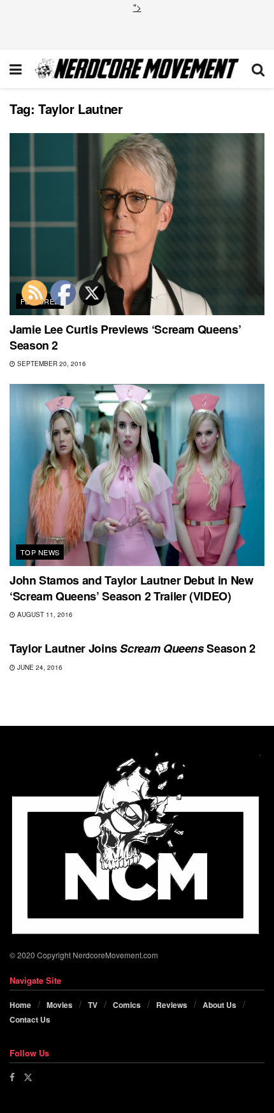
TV (92, 1004)
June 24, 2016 (38, 667)
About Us (219, 1004)
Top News (40, 552)
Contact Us (30, 1019)
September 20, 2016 (50, 363)
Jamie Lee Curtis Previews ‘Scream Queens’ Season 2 (125, 337)
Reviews (171, 1004)
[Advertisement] (137, 30)
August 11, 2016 (44, 614)
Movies (60, 1004)
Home (20, 1004)
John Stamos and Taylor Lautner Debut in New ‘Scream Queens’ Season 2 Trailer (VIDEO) (132, 588)
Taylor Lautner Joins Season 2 (133, 648)
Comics (127, 1004)
